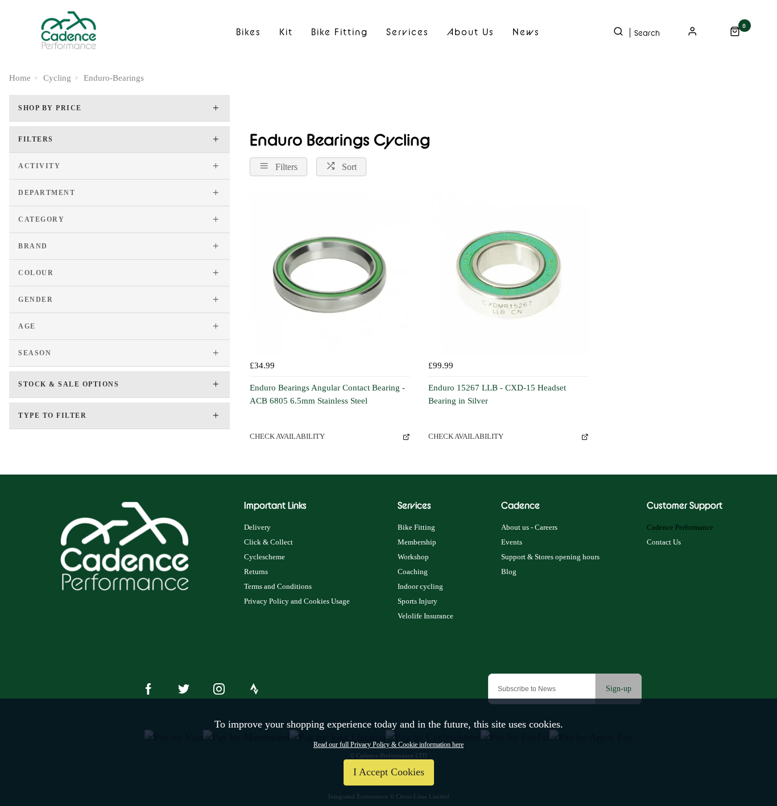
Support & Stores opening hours (550, 556)
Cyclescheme (264, 556)
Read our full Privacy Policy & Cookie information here (388, 744)
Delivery (257, 527)
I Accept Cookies (388, 772)
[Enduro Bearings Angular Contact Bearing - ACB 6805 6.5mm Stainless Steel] (330, 274)
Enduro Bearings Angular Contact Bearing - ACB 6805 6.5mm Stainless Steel (327, 394)
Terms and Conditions (278, 586)
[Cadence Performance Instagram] (219, 688)
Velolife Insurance (425, 616)
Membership (417, 542)
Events (511, 542)
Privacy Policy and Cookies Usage (297, 601)
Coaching (413, 571)
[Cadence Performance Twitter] (183, 688)
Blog (508, 571)
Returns (256, 571)
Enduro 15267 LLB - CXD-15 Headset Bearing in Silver (497, 394)
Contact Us (664, 542)
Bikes (248, 31)
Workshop (413, 556)
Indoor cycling (420, 586)
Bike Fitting (339, 31)
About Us (470, 31)
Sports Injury (417, 601)
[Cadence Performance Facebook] (148, 688)
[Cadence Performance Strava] (254, 688)
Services (407, 31)
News (526, 31)
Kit (286, 31)
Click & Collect (268, 542)
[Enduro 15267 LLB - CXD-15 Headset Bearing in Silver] (508, 274)
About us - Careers (529, 527)
